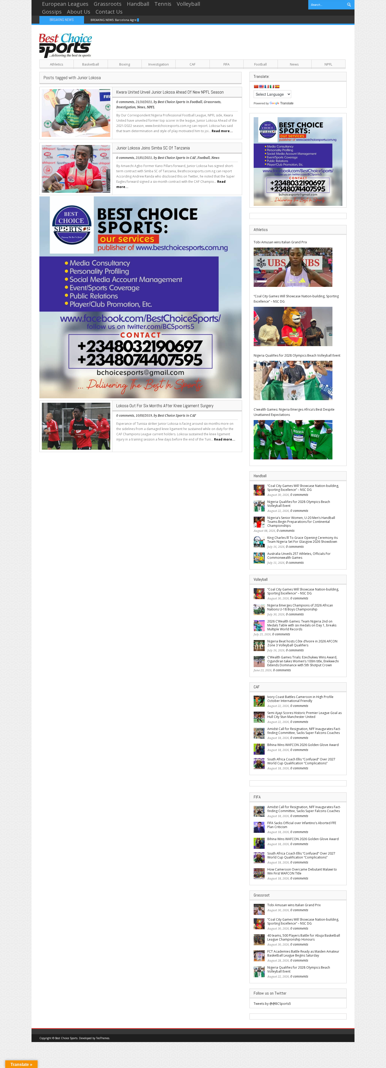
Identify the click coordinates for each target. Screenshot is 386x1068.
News (294, 64)
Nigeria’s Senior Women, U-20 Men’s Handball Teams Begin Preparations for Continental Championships (301, 522)
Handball (138, 3)
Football (260, 64)
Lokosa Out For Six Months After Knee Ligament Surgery (164, 406)
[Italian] (271, 86)
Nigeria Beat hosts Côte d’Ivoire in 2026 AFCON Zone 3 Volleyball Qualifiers (302, 643)
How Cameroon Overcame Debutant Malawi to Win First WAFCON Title (302, 871)
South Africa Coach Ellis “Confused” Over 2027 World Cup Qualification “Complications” (301, 761)
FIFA (226, 64)
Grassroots (108, 3)
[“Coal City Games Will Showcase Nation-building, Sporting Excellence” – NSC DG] (293, 326)
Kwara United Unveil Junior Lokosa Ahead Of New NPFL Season (170, 92)
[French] (266, 86)
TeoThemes (102, 1038)
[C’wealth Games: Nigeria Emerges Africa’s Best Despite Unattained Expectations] (293, 439)
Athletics (56, 64)
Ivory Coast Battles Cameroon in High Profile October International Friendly (300, 699)
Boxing (124, 64)
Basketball (90, 64)
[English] (261, 86)
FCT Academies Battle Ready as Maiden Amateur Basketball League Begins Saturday (303, 953)
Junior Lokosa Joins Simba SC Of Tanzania (153, 148)
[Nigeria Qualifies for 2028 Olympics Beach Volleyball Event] (293, 380)
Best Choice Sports (171, 102)
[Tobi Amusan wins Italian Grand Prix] (293, 267)
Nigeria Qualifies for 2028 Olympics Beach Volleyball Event (297, 355)
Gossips (52, 11)
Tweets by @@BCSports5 (272, 1003)
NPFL (328, 64)
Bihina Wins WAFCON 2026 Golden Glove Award (303, 745)
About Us (78, 11)
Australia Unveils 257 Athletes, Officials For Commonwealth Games (299, 555)
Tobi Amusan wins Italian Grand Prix (280, 242)
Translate (287, 103)
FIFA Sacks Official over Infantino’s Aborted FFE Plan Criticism (301, 825)
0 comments (125, 102)
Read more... (222, 131)
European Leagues (65, 3)
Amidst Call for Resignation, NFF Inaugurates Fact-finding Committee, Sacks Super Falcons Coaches (304, 731)
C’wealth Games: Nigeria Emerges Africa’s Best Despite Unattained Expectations (294, 412)
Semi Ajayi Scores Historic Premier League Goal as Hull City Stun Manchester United (304, 715)
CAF (192, 64)
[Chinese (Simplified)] (256, 86)
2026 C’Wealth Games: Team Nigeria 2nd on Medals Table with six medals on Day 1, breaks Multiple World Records (301, 625)
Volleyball (188, 3)
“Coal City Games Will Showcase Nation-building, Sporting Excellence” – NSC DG (296, 299)
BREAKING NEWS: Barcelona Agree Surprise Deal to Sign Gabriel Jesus (139, 20)
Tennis (162, 3)
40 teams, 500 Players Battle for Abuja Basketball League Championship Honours (303, 937)
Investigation (158, 64)
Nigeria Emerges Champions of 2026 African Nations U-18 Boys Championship (300, 607)
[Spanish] (277, 86)
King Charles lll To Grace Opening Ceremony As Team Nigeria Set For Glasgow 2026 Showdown (302, 539)
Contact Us (109, 11)
